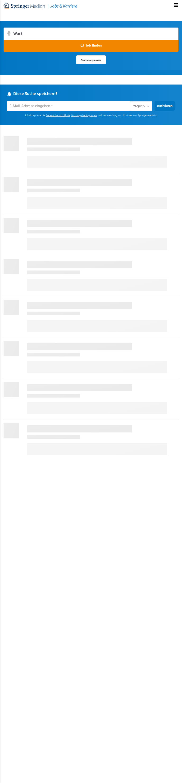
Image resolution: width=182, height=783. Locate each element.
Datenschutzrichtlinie (58, 116)
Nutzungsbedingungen (84, 116)
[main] (91, 238)
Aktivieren (165, 106)
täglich (139, 106)
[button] (91, 46)
